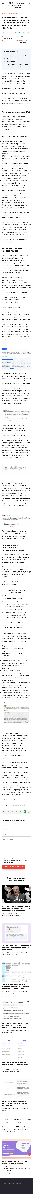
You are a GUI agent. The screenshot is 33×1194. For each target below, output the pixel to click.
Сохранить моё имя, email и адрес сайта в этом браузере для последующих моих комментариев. (16, 860)
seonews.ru (14, 799)
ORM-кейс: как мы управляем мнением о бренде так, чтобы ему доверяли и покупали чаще (15, 987)
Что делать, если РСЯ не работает (15, 1127)
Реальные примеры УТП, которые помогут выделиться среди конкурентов (15, 1164)
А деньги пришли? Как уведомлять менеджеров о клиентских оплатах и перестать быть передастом (16, 908)
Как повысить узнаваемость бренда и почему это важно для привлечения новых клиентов (16, 1026)
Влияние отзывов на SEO (16, 56)
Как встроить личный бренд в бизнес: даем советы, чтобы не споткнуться (14, 1103)
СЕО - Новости (16, 3)
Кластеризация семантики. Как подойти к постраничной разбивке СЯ (15, 1064)
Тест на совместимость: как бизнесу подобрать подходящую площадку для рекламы (16, 947)
